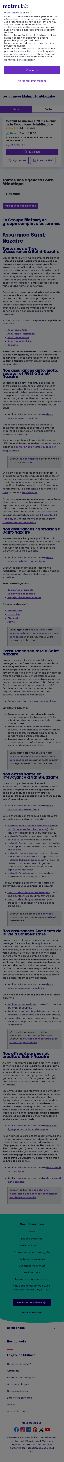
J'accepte (32, 70)
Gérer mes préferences (32, 81)
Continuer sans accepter (19, 60)
